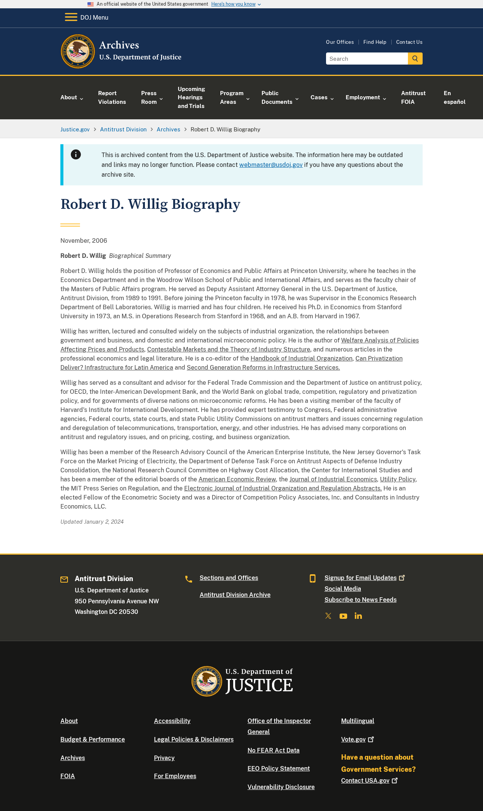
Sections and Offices (229, 577)
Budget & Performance (92, 739)
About (69, 721)
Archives (72, 758)
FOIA (67, 776)
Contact (365, 780)
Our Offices (340, 42)
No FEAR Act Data (274, 750)
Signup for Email (361, 577)
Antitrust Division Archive (235, 594)
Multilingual (357, 721)
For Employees (175, 776)
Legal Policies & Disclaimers (194, 739)
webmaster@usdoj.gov (271, 164)
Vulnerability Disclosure (281, 787)
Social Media (343, 588)
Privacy (164, 758)
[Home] (121, 66)
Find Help (375, 42)
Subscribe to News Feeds (361, 599)
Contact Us (409, 42)
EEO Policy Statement (279, 768)
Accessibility (172, 721)
